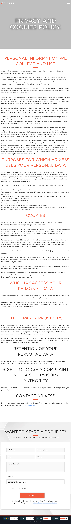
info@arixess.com (31, 405)
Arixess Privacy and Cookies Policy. (45, 503)
